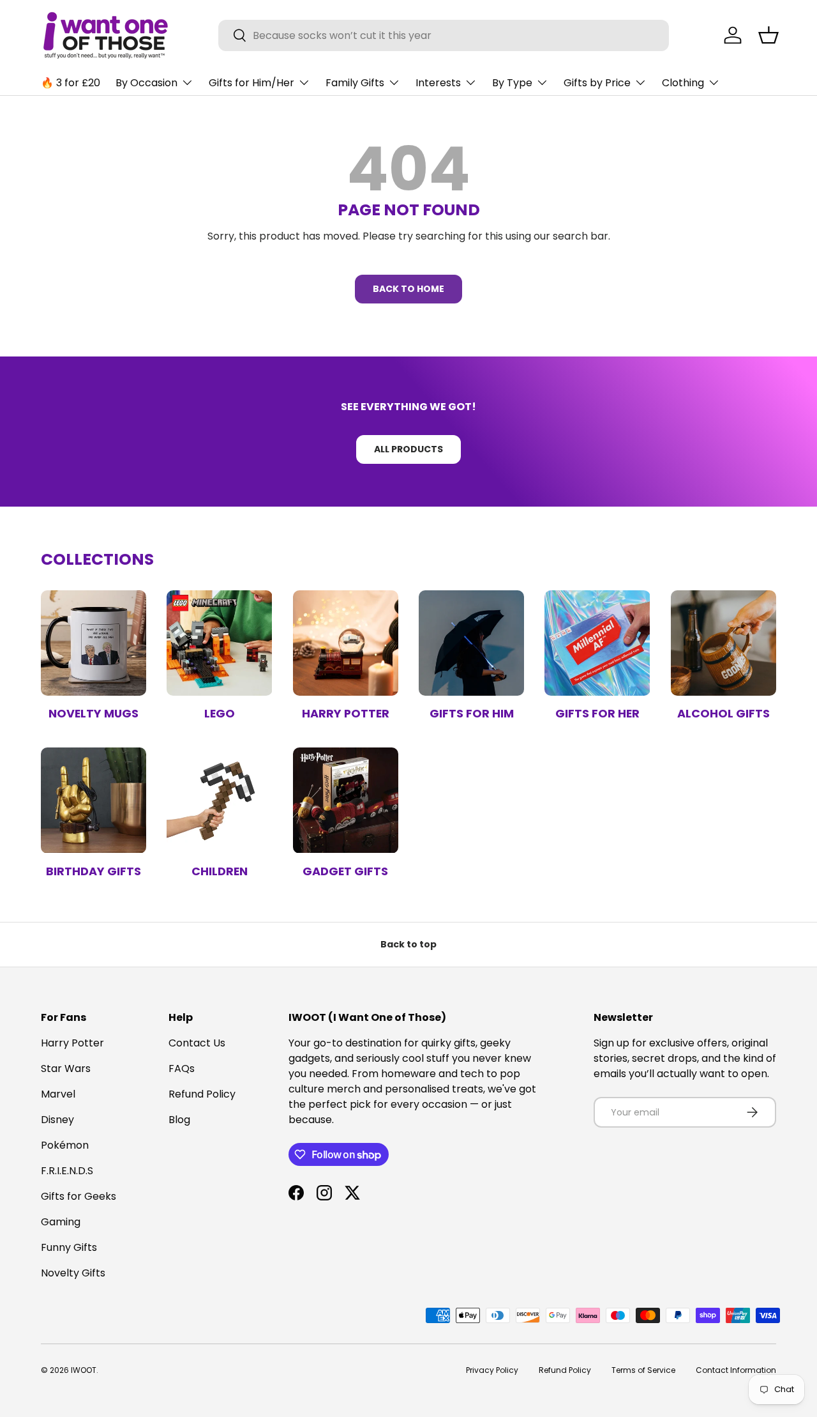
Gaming (60, 1221)
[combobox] (444, 35)
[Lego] (219, 643)
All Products (408, 449)
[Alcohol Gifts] (723, 643)
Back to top (408, 944)
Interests (438, 82)
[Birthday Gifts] (93, 800)
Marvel (58, 1094)
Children (219, 871)
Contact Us (197, 1043)
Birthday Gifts (93, 871)
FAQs (182, 1068)
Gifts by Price (597, 82)
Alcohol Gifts (723, 713)
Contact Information (736, 1370)
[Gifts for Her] (597, 643)
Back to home (408, 288)
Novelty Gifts (73, 1273)
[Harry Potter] (345, 643)
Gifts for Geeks (78, 1196)
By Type (512, 82)
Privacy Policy (492, 1370)
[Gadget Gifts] (345, 800)
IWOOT (83, 1370)
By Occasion (146, 82)
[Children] (219, 800)
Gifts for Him (472, 713)
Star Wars (66, 1068)
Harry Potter (345, 713)
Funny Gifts (69, 1247)
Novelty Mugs (94, 713)
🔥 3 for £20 (70, 82)
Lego (219, 713)
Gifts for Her (597, 713)
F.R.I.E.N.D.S (67, 1170)
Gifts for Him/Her (251, 82)
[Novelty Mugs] (93, 643)
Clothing (683, 82)
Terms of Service (643, 1370)
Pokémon (65, 1145)
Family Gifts (355, 82)
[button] (768, 35)
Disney (57, 1119)
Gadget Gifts (345, 871)
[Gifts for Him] (471, 643)
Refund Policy (202, 1094)
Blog (179, 1119)
